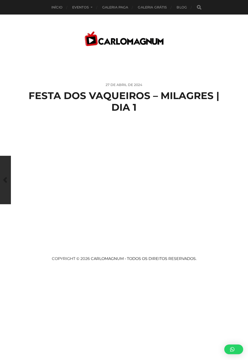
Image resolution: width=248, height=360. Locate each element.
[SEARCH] (199, 7)
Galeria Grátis (152, 7)
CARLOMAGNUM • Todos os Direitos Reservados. (143, 258)
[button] (233, 349)
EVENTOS (80, 7)
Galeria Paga (115, 7)
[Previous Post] (5, 180)
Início (56, 7)
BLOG (182, 7)
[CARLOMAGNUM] (124, 38)
